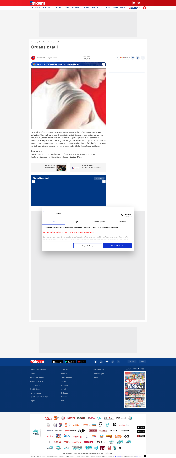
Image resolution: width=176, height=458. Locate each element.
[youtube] (107, 361)
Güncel (32, 374)
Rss (62, 401)
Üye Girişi (132, 361)
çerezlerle (118, 456)
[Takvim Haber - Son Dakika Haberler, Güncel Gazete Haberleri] (37, 3)
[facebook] (95, 361)
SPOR (66, 8)
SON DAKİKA (35, 8)
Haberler (33, 42)
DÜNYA (86, 8)
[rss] (118, 361)
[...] (143, 58)
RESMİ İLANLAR (119, 8)
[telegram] (133, 58)
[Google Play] (70, 361)
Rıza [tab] (53, 222)
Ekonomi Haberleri (37, 377)
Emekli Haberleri (36, 389)
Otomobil (64, 385)
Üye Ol (142, 361)
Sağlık (32, 401)
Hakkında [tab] (122, 222)
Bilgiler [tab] (76, 222)
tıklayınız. (138, 456)
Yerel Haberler (66, 377)
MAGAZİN (76, 8)
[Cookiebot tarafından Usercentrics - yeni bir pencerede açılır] (123, 215)
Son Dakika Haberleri (38, 370)
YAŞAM (95, 8)
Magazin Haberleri (37, 381)
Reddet (58, 214)
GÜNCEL (46, 8)
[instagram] (112, 361)
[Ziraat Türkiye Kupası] (144, 7)
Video (63, 381)
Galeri (63, 389)
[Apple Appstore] (57, 361)
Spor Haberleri (35, 385)
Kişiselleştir (86, 246)
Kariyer (95, 377)
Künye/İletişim (98, 374)
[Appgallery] (81, 361)
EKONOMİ (57, 8)
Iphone (64, 397)
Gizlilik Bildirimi (98, 370)
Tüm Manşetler (99, 178)
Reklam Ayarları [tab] (99, 222)
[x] (101, 361)
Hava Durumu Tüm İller (39, 397)
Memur (64, 374)
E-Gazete (65, 393)
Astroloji (64, 370)
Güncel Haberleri (44, 42)
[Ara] (144, 3)
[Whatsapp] (138, 58)
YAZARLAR (105, 8)
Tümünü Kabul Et (117, 246)
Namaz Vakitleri (36, 393)
